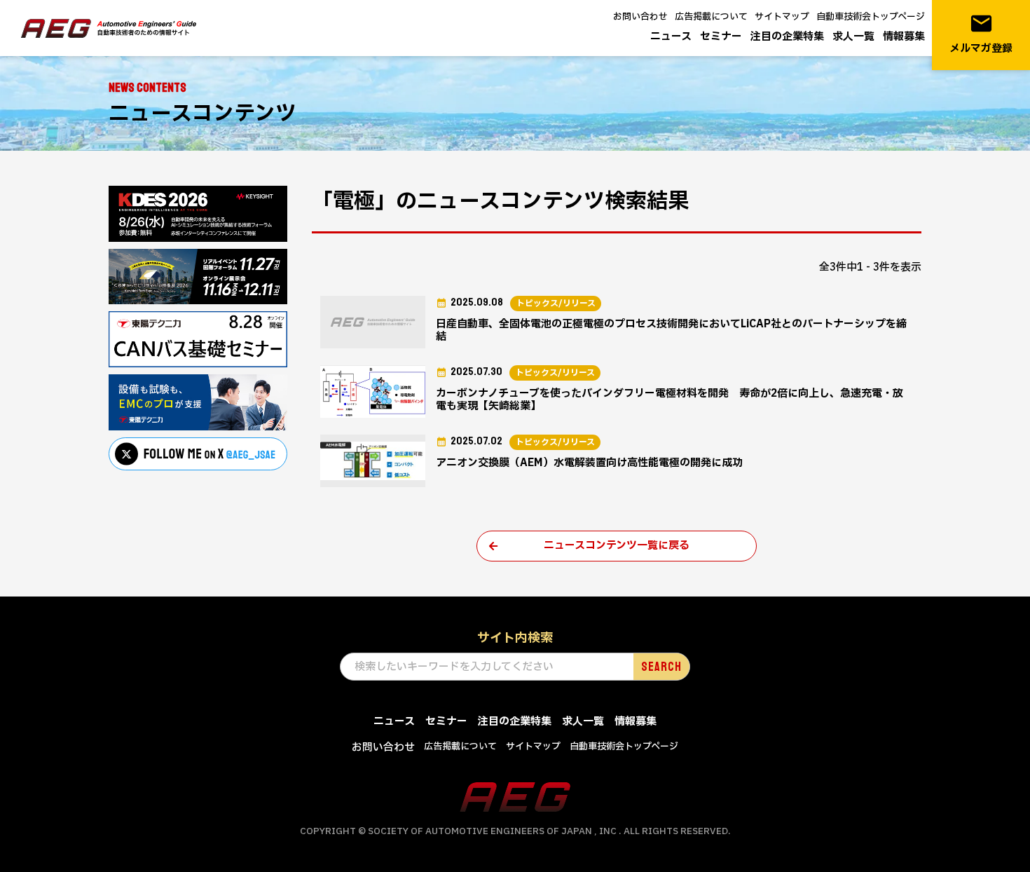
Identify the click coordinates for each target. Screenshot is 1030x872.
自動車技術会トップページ (870, 17)
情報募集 (904, 37)
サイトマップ (782, 17)
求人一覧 (853, 37)
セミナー (721, 37)
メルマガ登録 (980, 34)
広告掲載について (711, 17)
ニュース (671, 37)
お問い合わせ (640, 17)
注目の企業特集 (787, 37)
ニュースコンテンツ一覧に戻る (616, 546)
